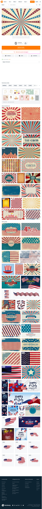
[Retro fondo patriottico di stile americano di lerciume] (11, 242)
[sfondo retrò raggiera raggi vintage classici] (11, 127)
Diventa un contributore (27, 487)
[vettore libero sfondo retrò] (12, 140)
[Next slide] (37, 85)
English (37, 481)
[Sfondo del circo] (21, 177)
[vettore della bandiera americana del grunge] (34, 434)
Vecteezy (3, 483)
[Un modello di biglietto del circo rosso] (13, 214)
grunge (15, 84)
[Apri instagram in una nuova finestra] (14, 504)
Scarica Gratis (21, 48)
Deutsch (37, 486)
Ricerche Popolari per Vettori (15, 487)
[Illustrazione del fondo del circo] (11, 113)
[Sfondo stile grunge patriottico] (11, 189)
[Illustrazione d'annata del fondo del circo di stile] (9, 177)
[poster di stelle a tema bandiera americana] (19, 268)
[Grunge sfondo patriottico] (30, 357)
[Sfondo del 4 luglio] (30, 228)
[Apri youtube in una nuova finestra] (23, 504)
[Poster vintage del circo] (30, 164)
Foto (10, 1)
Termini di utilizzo (29, 504)
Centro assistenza (28, 481)
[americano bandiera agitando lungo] (26, 293)
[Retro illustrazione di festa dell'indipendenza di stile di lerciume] (11, 316)
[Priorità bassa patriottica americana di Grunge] (30, 242)
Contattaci (27, 483)
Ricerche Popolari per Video (15, 492)
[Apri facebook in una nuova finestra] (12, 504)
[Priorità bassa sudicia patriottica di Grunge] (32, 214)
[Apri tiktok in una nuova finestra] (19, 504)
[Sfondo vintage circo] (31, 140)
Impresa (3, 486)
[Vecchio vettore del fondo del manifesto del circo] (33, 177)
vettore (20, 84)
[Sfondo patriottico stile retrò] (32, 410)
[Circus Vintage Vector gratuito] (11, 164)
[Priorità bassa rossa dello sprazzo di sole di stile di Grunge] (30, 113)
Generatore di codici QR (4, 499)
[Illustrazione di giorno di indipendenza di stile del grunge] (11, 228)
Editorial (20, 1)
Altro (36, 489)
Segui (25, 43)
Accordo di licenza (15, 481)
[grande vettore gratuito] (9, 152)
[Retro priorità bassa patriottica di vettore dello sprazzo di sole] (33, 304)
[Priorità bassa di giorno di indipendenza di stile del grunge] (30, 316)
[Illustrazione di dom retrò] (32, 268)
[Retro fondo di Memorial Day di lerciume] (30, 344)
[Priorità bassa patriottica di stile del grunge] (11, 357)
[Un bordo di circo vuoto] (6, 202)
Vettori (5, 1)
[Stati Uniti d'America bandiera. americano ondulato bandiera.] (10, 421)
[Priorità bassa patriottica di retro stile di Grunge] (31, 371)
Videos (14, 1)
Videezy (3, 484)
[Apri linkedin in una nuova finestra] (16, 504)
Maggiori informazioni (6, 61)
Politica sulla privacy (36, 504)
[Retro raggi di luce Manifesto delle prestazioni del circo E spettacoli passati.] (30, 127)
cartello (30, 84)
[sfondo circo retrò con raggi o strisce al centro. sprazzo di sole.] (31, 202)
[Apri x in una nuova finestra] (21, 504)
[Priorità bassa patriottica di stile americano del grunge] (10, 256)
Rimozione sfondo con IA (4, 497)
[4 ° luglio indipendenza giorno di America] (30, 281)
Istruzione (3, 487)
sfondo (10, 84)
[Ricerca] (36, 4)
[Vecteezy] (2, 2)
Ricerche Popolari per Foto (15, 490)
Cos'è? (9, 59)
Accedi (37, 1)
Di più (25, 1)
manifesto (4, 84)
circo (25, 84)
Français (37, 487)
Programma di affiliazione (15, 485)
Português (37, 484)
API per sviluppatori (4, 490)
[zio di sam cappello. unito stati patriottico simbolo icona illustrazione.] (8, 268)
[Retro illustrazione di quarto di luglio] (11, 281)
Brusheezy (4, 481)
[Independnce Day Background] (30, 330)
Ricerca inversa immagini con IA (4, 493)
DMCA (13, 483)
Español (37, 483)
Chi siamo (27, 484)
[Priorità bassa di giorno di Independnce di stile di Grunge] (11, 344)
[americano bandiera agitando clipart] (21, 304)
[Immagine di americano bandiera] (11, 371)
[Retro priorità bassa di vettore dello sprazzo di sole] (30, 189)
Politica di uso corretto (34, 505)
